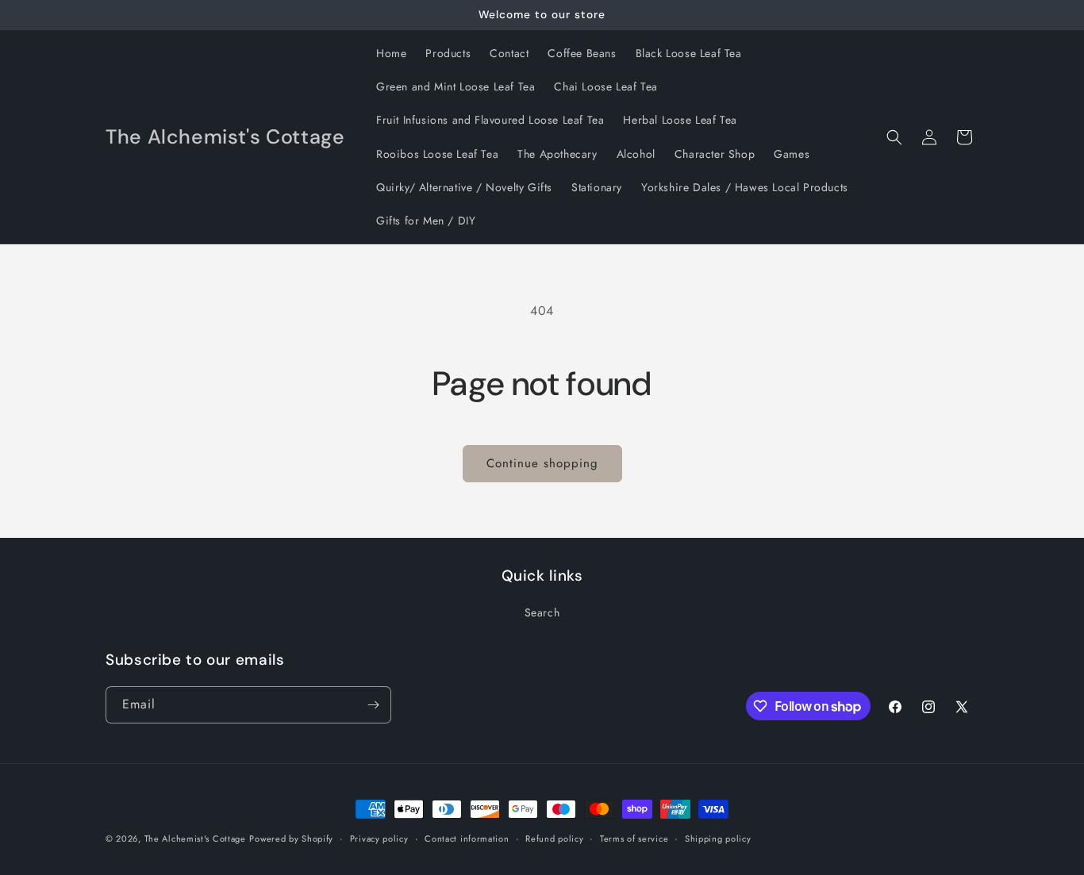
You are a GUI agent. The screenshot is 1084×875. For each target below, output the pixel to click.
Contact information (467, 838)
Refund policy (554, 838)
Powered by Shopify (291, 838)
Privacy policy (379, 838)
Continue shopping (542, 463)
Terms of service (634, 838)
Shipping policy (718, 838)
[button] (894, 137)
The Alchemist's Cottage (195, 838)
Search (542, 612)
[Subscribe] (373, 704)
